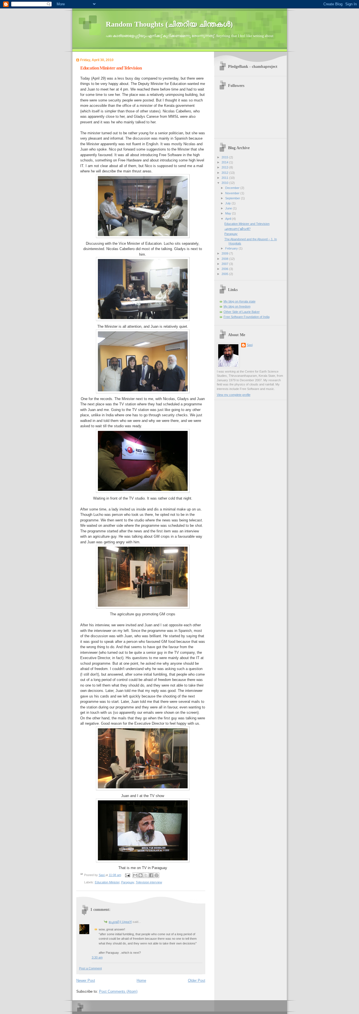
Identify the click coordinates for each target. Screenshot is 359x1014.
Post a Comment (90, 968)
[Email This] (135, 875)
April (228, 218)
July (228, 203)
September (233, 198)
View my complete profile (233, 394)
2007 (225, 263)
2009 (225, 253)
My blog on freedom (237, 306)
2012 (225, 172)
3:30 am (97, 957)
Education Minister (107, 882)
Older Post (196, 980)
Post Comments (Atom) (118, 991)
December (232, 188)
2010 (225, 182)
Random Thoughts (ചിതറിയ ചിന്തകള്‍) (169, 24)
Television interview (149, 882)
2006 (225, 269)
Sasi (250, 345)
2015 (225, 157)
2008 (225, 258)
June (229, 208)
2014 (225, 162)
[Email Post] (127, 875)
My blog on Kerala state (240, 301)
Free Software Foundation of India (247, 316)
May (228, 213)
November (232, 193)
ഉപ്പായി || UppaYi (120, 921)
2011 (225, 177)
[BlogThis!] (140, 875)
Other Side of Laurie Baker (242, 311)
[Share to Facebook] (151, 875)
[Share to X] (146, 875)
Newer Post (85, 980)
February (232, 248)
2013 (225, 167)
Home (141, 980)
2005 (225, 274)
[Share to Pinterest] (156, 875)
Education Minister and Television (247, 223)
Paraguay (127, 882)
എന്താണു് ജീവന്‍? (237, 228)
